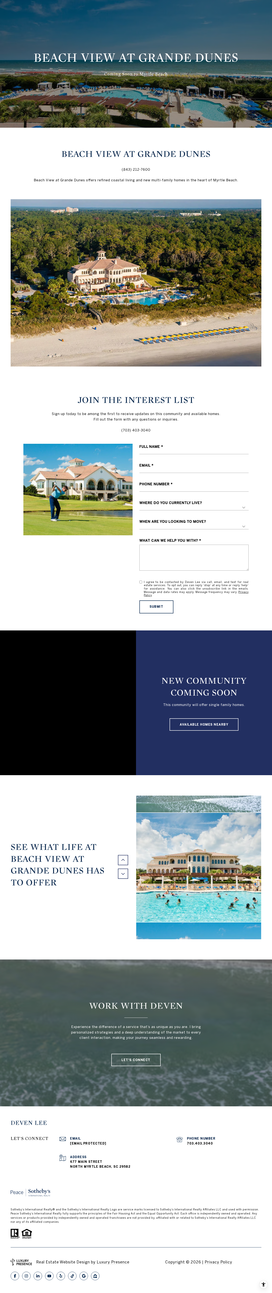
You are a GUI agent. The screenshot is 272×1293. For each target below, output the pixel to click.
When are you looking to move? (172, 521)
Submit (156, 606)
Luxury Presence (113, 1262)
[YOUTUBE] (49, 1276)
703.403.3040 (200, 1143)
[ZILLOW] (95, 1276)
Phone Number (154, 484)
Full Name (149, 446)
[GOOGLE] (83, 1276)
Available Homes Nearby (204, 724)
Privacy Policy (218, 1262)
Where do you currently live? (170, 503)
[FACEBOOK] (15, 1276)
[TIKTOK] (72, 1276)
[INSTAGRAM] (26, 1276)
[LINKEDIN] (38, 1276)
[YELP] (61, 1276)
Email (144, 465)
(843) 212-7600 (136, 169)
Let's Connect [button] (136, 1060)
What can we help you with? (168, 540)
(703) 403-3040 (136, 430)
